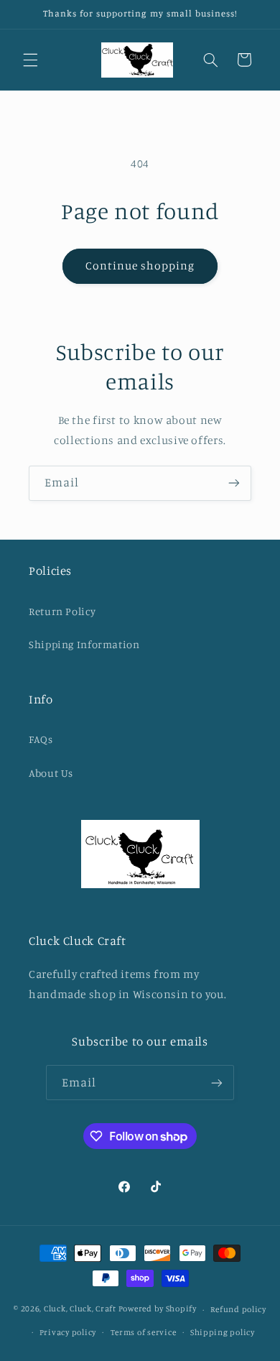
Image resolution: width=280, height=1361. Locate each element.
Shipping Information (84, 644)
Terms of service (144, 1332)
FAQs (41, 739)
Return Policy (62, 611)
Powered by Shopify (157, 1309)
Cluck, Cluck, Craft (80, 1309)
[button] (30, 59)
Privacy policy (67, 1332)
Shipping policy (222, 1332)
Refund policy (238, 1309)
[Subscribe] (234, 483)
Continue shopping (140, 265)
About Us (51, 773)
